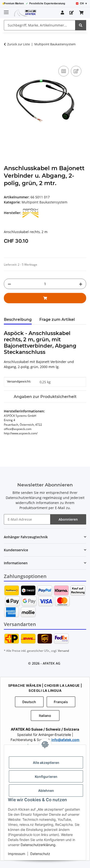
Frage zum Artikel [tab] (57, 319)
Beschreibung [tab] (18, 319)
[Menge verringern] (9, 284)
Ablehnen (46, 790)
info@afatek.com (65, 740)
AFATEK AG (51, 663)
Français (61, 702)
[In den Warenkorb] (8, 59)
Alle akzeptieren (46, 762)
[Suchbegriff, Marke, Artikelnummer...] (80, 25)
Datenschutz (40, 854)
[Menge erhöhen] (80, 284)
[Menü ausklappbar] (6, 10)
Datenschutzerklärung (38, 845)
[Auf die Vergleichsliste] (63, 71)
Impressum (16, 854)
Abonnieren (68, 519)
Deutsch (29, 702)
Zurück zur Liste (18, 44)
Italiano (45, 715)
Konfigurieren (46, 776)
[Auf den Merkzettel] (76, 71)
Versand (63, 651)
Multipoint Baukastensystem (44, 202)
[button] (62, 12)
